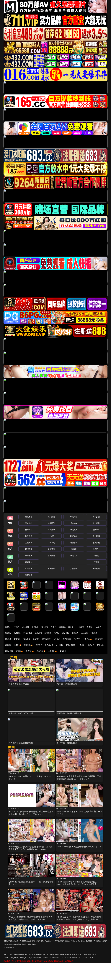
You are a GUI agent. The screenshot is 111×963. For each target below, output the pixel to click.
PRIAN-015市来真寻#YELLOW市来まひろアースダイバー (31, 777)
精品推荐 (28, 516)
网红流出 (73, 536)
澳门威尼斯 (9, 651)
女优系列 (51, 542)
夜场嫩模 (26, 639)
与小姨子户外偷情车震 (67, 684)
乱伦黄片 (94, 633)
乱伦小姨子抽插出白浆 (67, 742)
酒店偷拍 (65, 633)
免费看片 (81, 645)
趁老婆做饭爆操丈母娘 (19, 684)
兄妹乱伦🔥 (41, 651)
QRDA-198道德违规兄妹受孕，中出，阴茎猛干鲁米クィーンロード (31, 883)
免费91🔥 (19, 651)
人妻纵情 (73, 568)
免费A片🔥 (30, 651)
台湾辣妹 (28, 529)
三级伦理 (28, 523)
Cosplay (74, 523)
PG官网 (17, 627)
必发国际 (36, 639)
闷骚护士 (96, 549)
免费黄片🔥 (52, 651)
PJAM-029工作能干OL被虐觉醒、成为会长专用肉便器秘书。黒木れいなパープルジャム (31, 812)
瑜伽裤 (73, 549)
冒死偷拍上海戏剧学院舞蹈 (69, 713)
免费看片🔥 (87, 639)
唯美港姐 (73, 529)
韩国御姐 (51, 529)
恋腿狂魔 (96, 542)
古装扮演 (28, 542)
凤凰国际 (17, 633)
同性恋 (96, 562)
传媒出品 (28, 562)
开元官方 (39, 645)
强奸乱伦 (51, 516)
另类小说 (28, 575)
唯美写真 (73, 555)
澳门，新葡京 (70, 645)
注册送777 (72, 627)
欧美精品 (73, 516)
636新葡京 (99, 639)
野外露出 (96, 536)
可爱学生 (73, 542)
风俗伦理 (96, 568)
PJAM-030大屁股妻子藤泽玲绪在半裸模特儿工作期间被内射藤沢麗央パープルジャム (79, 777)
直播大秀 (100, 645)
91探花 (51, 536)
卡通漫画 (28, 555)
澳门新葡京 (46, 639)
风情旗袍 (28, 549)
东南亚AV (96, 529)
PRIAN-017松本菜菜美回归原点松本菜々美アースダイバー (79, 812)
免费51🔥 (17, 645)
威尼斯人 (8, 627)
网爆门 (96, 555)
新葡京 (89, 627)
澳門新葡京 (67, 639)
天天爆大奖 (49, 645)
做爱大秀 (91, 645)
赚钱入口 (63, 651)
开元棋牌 (25, 627)
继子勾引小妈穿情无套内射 (21, 713)
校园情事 (51, 568)
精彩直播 (48, 633)
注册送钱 (62, 627)
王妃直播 (84, 633)
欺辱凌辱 (28, 536)
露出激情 (51, 555)
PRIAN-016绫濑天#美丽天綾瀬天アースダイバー (79, 846)
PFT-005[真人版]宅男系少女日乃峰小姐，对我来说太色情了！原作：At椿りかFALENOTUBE (31, 847)
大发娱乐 (56, 639)
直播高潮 (38, 633)
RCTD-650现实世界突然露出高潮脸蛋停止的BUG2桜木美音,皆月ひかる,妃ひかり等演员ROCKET (77, 884)
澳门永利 (44, 627)
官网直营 (35, 627)
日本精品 (51, 523)
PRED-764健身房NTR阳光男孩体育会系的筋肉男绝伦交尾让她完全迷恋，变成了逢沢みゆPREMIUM (31, 919)
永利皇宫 (77, 639)
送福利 (81, 627)
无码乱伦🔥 (28, 645)
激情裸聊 (8, 645)
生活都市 (28, 568)
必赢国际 (8, 633)
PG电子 (53, 627)
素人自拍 (96, 523)
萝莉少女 (96, 516)
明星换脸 (51, 549)
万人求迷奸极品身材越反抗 (21, 742)
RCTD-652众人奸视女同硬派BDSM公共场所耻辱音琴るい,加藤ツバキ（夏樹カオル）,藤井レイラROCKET (79, 919)
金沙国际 (59, 645)
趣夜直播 (17, 639)
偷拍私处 (8, 639)
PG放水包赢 (27, 633)
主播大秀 (75, 633)
